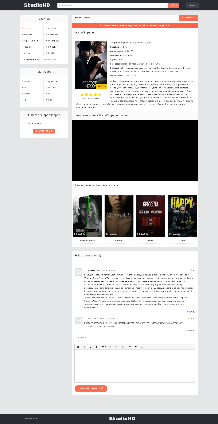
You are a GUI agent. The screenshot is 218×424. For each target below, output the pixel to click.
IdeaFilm (27, 46)
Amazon (52, 87)
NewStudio (53, 34)
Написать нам (30, 418)
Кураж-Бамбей (31, 40)
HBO (26, 87)
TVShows (28, 34)
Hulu (50, 99)
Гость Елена (92, 318)
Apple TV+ (52, 81)
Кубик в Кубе (54, 40)
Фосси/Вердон (34, 123)
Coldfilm (51, 53)
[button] (78, 347)
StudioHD (37, 5)
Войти (192, 5)
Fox (25, 99)
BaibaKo (52, 28)
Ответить (191, 312)
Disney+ (27, 93)
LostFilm (123, 46)
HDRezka (52, 46)
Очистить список (44, 131)
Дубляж (27, 53)
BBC (50, 93)
